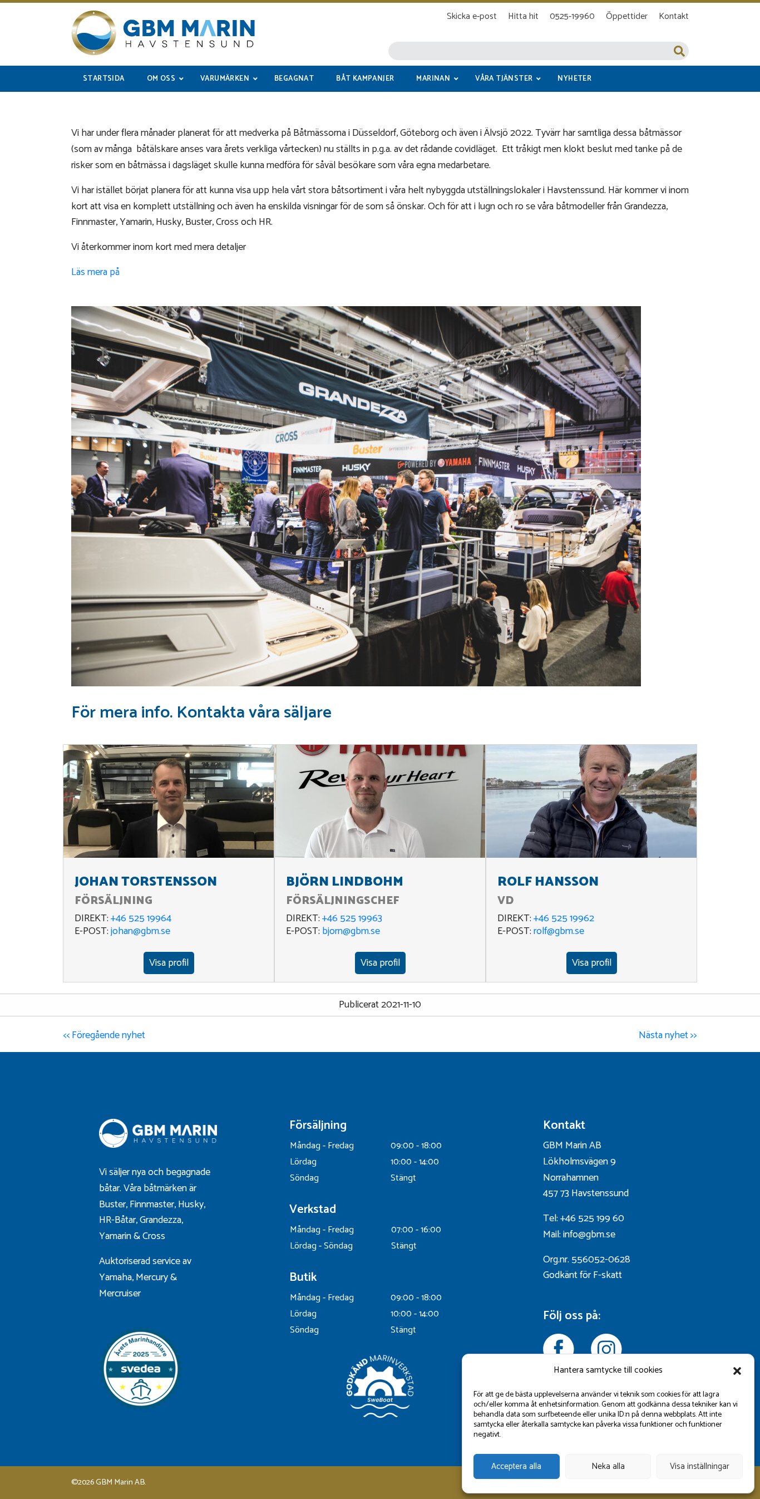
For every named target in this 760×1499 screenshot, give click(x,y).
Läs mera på (95, 272)
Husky (191, 1204)
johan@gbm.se (140, 931)
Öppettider (627, 16)
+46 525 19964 (141, 918)
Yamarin (115, 1236)
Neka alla (608, 1466)
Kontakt (674, 16)
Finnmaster (152, 1204)
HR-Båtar (117, 1220)
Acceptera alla (516, 1466)
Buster (112, 1204)
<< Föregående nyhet (104, 1035)
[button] (737, 1371)
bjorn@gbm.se (351, 931)
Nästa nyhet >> (668, 1035)
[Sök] (679, 51)
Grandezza (160, 1220)
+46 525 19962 (564, 918)
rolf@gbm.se (559, 931)
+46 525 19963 (352, 918)
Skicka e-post (472, 16)
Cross (154, 1236)
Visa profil (169, 963)
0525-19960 (572, 16)
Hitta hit (523, 16)
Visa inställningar (699, 1466)
